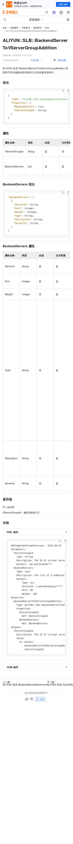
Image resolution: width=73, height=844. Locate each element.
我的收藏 (62, 60)
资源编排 (14, 27)
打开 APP (63, 4)
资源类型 (37, 27)
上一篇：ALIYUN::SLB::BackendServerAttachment (25, 683)
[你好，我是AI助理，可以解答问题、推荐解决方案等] (54, 12)
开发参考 (26, 27)
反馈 (42, 699)
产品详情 (35, 60)
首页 (5, 27)
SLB (47, 27)
